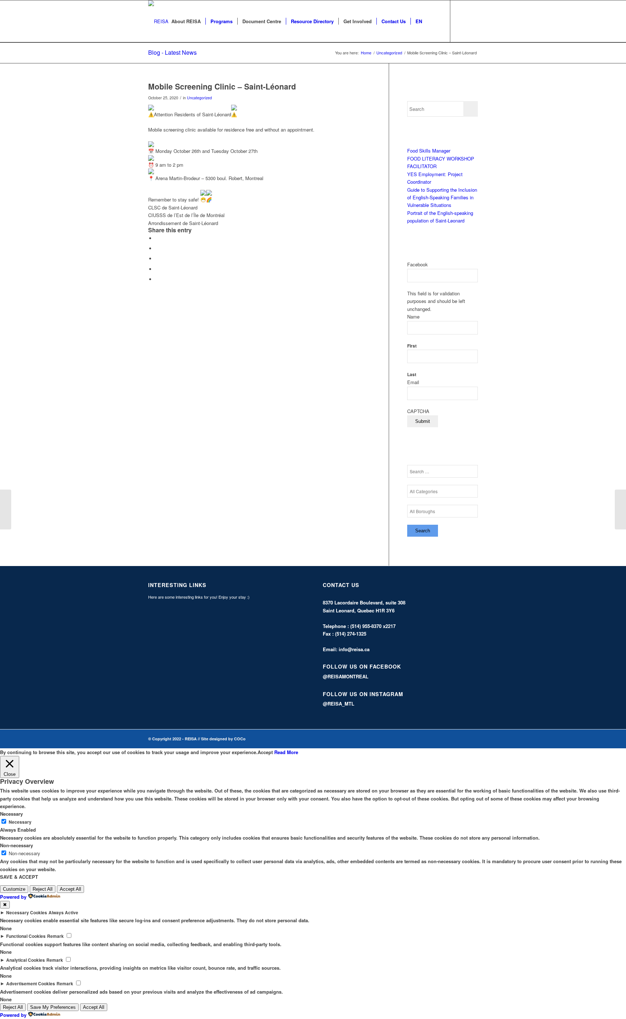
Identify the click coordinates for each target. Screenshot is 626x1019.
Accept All (70, 889)
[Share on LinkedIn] (157, 269)
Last (411, 374)
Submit (422, 421)
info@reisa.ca (354, 649)
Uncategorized (199, 97)
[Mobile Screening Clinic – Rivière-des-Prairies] (5, 509)
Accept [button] (265, 752)
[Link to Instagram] (472, 21)
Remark (55, 936)
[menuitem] (186, 21)
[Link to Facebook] (461, 21)
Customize (14, 889)
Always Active (63, 913)
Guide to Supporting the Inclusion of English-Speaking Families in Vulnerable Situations (442, 197)
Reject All (43, 889)
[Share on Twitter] (157, 248)
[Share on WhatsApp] (157, 258)
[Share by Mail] (157, 279)
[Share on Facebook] (157, 238)
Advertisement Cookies (30, 984)
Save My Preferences (53, 1007)
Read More (286, 752)
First (412, 346)
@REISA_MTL (338, 703)
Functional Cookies (26, 936)
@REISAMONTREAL (345, 676)
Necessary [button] (11, 813)
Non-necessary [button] (16, 845)
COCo (240, 738)
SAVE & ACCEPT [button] (19, 876)
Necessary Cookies (26, 913)
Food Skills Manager (428, 150)
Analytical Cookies (25, 960)
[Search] (434, 21)
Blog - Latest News (172, 52)
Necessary (20, 822)
